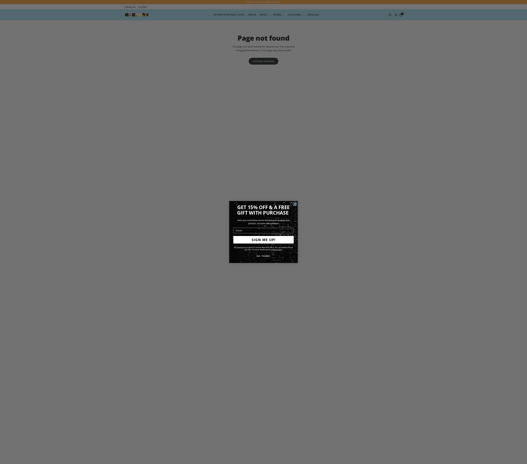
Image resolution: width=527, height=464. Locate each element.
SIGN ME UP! (263, 239)
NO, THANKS (263, 256)
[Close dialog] (294, 204)
